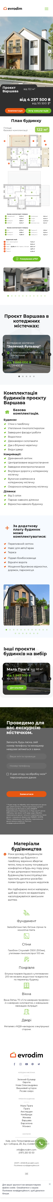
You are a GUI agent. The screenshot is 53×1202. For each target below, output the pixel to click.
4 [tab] (19, 296)
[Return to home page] (13, 8)
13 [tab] (15, 633)
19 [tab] (37, 633)
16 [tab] (26, 633)
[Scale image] (26, 279)
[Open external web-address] (26, 152)
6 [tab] (26, 296)
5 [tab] (23, 296)
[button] (15, 110)
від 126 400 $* (15, 365)
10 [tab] (41, 296)
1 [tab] (8, 296)
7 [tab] (30, 296)
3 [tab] (15, 296)
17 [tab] (30, 633)
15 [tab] (23, 633)
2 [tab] (12, 296)
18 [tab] (34, 633)
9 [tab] (37, 296)
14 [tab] (19, 633)
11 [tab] (45, 296)
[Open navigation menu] (46, 9)
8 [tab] (34, 296)
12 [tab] (47, 630)
